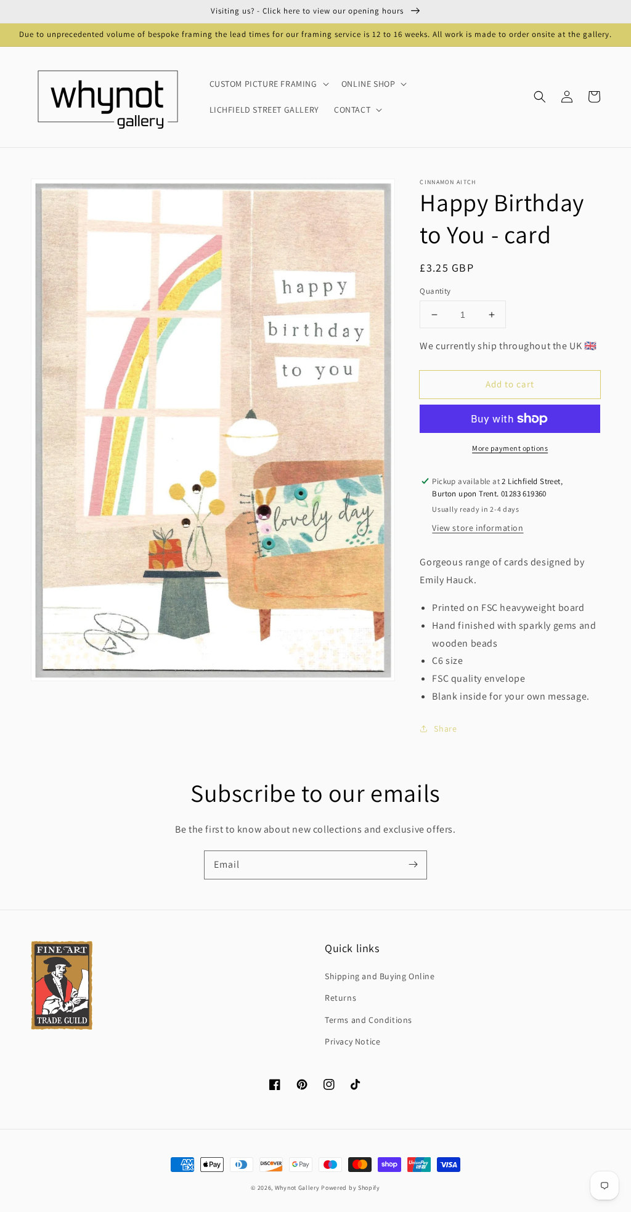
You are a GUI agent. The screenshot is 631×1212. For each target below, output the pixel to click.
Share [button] (445, 728)
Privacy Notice (352, 1041)
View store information (477, 527)
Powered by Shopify (350, 1188)
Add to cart (510, 384)
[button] (539, 96)
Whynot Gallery (297, 1188)
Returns (340, 997)
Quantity (435, 291)
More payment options (510, 448)
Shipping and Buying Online (380, 976)
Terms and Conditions (368, 1019)
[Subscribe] (412, 864)
